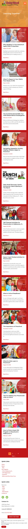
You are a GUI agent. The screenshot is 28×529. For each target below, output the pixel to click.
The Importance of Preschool (12, 326)
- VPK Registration (6, 472)
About (3, 466)
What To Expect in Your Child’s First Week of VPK (13, 80)
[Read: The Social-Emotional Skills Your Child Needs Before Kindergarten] (14, 104)
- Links (3, 490)
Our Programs (5, 469)
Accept (4, 526)
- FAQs (3, 488)
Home (3, 464)
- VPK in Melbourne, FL (7, 471)
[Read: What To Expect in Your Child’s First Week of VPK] (14, 69)
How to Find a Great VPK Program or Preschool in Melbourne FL (11, 431)
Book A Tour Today (14, 517)
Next (14, 456)
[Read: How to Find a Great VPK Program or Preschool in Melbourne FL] (14, 420)
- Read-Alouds (5, 491)
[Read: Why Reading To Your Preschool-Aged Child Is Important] (14, 35)
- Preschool (4, 474)
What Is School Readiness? (12, 293)
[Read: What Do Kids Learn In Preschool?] (14, 351)
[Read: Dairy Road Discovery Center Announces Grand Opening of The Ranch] (14, 175)
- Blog (3, 486)
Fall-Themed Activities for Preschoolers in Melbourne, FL (13, 223)
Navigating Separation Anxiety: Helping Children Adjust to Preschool (13, 150)
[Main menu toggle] (25, 3)
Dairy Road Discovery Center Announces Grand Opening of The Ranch (12, 186)
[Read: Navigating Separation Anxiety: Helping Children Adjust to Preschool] (14, 139)
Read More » (6, 57)
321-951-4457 (8, 512)
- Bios (3, 467)
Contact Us (4, 493)
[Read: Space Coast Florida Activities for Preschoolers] (14, 247)
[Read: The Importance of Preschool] (14, 317)
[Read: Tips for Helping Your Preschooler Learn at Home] (14, 386)
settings (7, 524)
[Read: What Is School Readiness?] (14, 284)
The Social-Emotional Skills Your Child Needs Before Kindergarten (14, 114)
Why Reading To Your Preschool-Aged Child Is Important (13, 45)
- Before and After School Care (9, 476)
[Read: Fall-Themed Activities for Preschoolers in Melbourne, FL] (14, 213)
